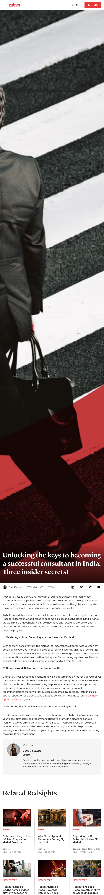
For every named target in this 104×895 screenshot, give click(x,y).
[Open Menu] (4, 5)
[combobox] (78, 5)
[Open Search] (72, 5)
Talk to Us (93, 5)
